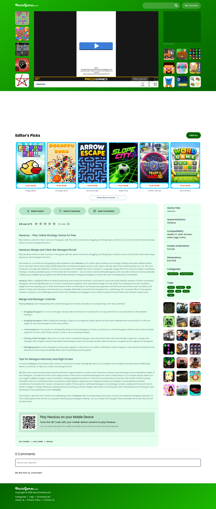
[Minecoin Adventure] (169, 321)
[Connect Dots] (22, 80)
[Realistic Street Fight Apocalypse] (169, 307)
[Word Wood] (182, 54)
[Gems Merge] (22, 18)
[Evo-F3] (195, 335)
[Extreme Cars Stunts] (182, 362)
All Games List (43, 496)
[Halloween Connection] (195, 349)
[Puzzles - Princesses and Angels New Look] (169, 390)
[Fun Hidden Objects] (195, 68)
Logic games (38, 442)
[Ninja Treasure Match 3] (195, 54)
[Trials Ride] (22, 49)
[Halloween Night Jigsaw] (182, 307)
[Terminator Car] (195, 390)
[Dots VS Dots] (169, 349)
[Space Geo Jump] (182, 81)
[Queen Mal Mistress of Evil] (169, 362)
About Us (19, 500)
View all (193, 135)
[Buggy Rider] (182, 390)
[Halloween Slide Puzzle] (195, 307)
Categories (20, 496)
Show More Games (106, 197)
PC (188, 287)
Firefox (171, 295)
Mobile (186, 291)
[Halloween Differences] (182, 335)
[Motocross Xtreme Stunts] (195, 321)
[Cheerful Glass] (169, 81)
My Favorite (191, 5)
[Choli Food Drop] (195, 376)
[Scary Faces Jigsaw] (182, 349)
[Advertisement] (182, 26)
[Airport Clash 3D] (195, 362)
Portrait (171, 287)
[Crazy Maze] (22, 65)
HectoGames (24, 442)
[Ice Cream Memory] (182, 68)
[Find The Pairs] (195, 81)
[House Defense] (169, 376)
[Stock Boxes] (169, 54)
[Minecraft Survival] (169, 68)
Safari (171, 291)
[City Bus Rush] (169, 335)
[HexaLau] (22, 34)
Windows (180, 287)
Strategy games (186, 274)
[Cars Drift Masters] (182, 321)
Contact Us (48, 500)
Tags (31, 496)
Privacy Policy (33, 500)
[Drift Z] (182, 376)
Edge (178, 291)
